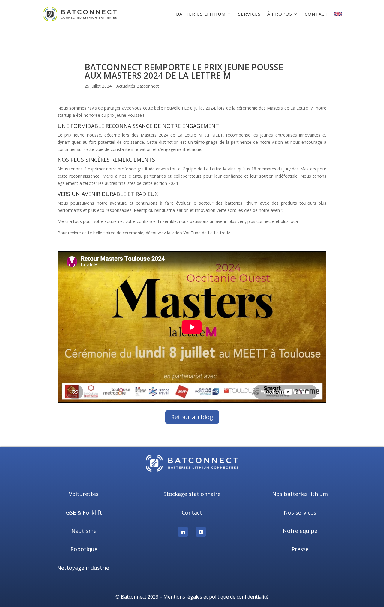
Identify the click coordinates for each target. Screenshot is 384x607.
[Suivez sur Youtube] (201, 532)
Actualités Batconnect (137, 86)
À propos (279, 14)
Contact (316, 14)
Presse (300, 549)
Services (249, 14)
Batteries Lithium (201, 14)
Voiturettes (84, 493)
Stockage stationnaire (192, 493)
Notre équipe (300, 530)
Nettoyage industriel (84, 567)
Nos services (300, 512)
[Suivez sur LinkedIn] (183, 532)
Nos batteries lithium (300, 493)
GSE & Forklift (84, 512)
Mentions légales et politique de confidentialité (216, 596)
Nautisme (84, 530)
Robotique (84, 549)
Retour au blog (192, 417)
